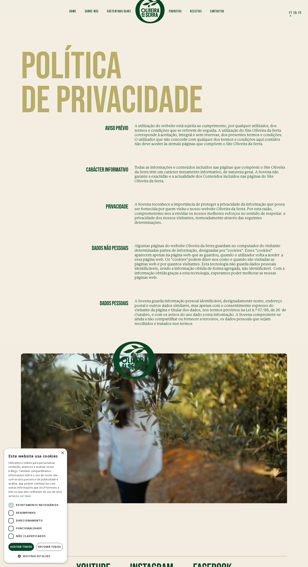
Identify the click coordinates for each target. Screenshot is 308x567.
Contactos (217, 11)
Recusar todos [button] (49, 547)
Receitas (196, 11)
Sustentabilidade (119, 11)
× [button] (62, 453)
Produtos (175, 11)
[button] (35, 556)
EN (295, 13)
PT (290, 13)
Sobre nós (92, 11)
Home (72, 11)
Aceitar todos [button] (21, 547)
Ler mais (25, 496)
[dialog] (35, 505)
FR (299, 13)
